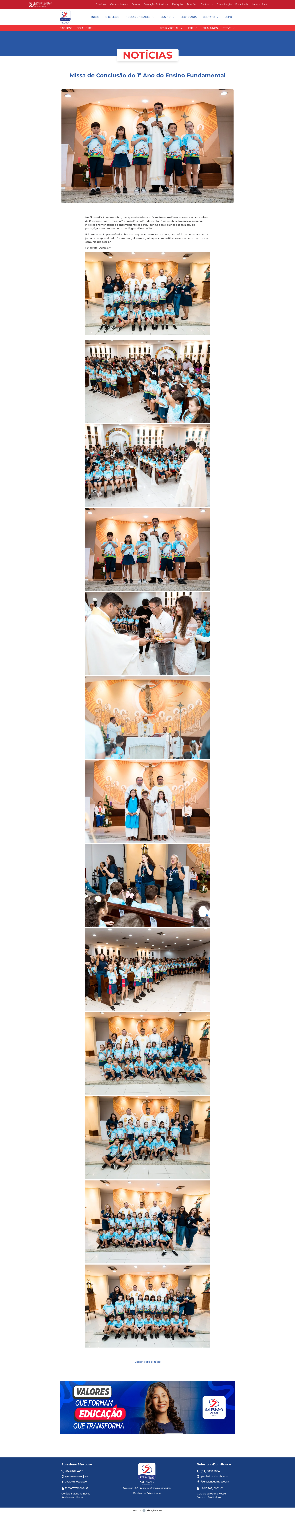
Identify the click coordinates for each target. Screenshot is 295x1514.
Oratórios (101, 4)
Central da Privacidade (147, 1493)
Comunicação (224, 4)
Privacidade (241, 4)
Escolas (136, 4)
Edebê (192, 28)
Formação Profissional (156, 4)
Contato (209, 17)
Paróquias (177, 4)
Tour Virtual (169, 28)
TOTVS (227, 28)
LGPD (228, 17)
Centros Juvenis (119, 4)
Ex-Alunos (210, 28)
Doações (192, 4)
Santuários (206, 4)
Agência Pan (156, 1510)
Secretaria (189, 17)
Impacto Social (260, 4)
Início (95, 17)
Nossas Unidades (138, 17)
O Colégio (112, 17)
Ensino (166, 17)
